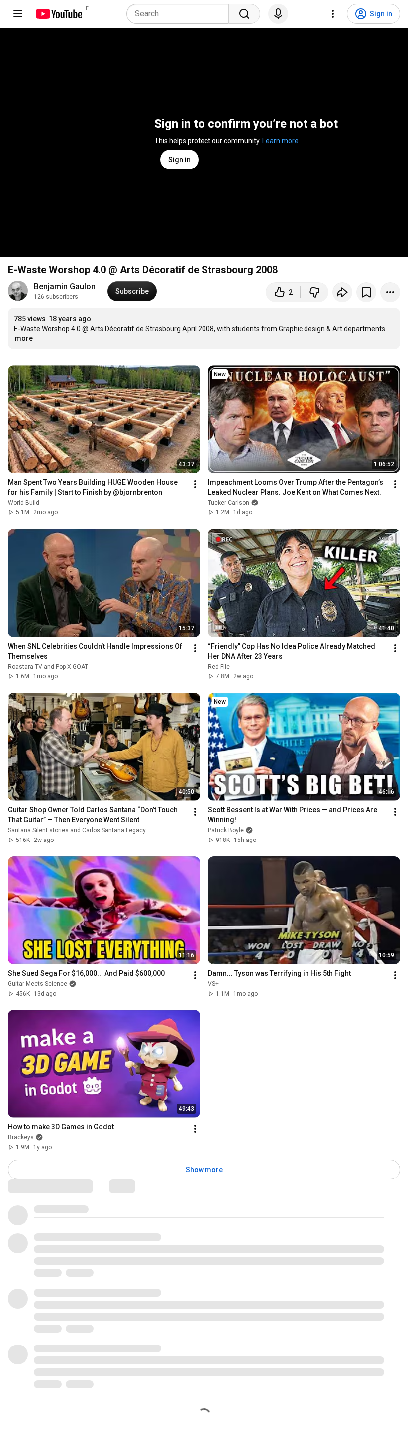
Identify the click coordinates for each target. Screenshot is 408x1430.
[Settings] (333, 14)
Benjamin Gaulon (65, 286)
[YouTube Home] (58, 14)
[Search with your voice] (278, 14)
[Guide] (18, 14)
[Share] (342, 292)
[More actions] (390, 292)
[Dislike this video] (314, 292)
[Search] (244, 14)
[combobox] (180, 14)
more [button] (24, 338)
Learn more (280, 141)
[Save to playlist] (366, 292)
